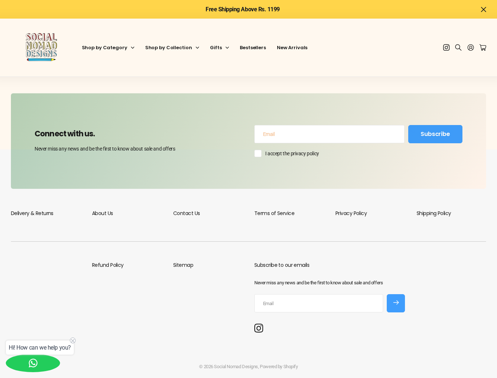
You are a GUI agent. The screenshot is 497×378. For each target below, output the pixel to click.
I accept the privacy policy (292, 153)
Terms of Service (274, 213)
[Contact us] (33, 363)
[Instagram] (258, 328)
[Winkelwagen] (483, 48)
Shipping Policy (434, 213)
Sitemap (183, 265)
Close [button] (483, 9)
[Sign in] (471, 48)
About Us (102, 213)
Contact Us (186, 213)
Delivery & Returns (32, 213)
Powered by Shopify (279, 366)
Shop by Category (104, 47)
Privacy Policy (351, 213)
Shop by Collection (168, 47)
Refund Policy (108, 265)
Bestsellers (253, 47)
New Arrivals (292, 47)
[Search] (458, 48)
